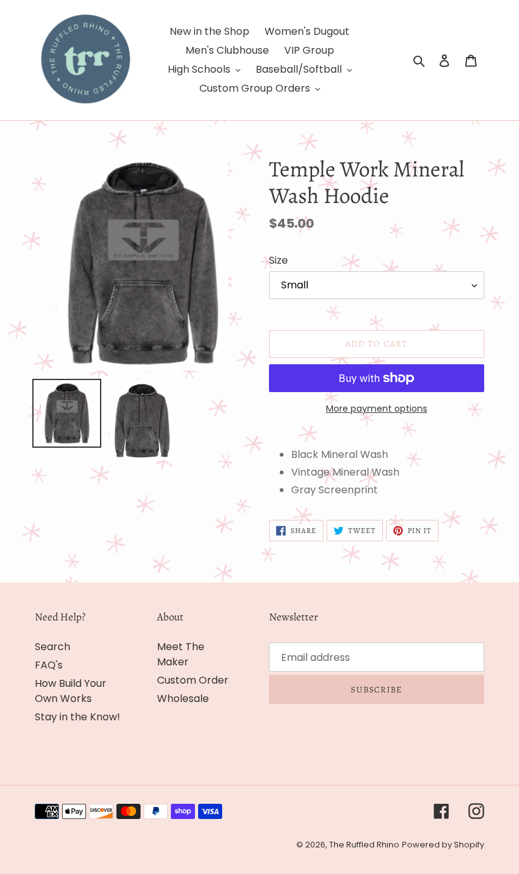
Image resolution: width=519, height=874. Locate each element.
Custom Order (192, 680)
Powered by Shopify (443, 845)
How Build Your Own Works (70, 691)
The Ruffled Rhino (364, 845)
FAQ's (49, 665)
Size (278, 260)
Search (52, 646)
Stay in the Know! (77, 717)
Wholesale (183, 698)
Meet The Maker (180, 654)
